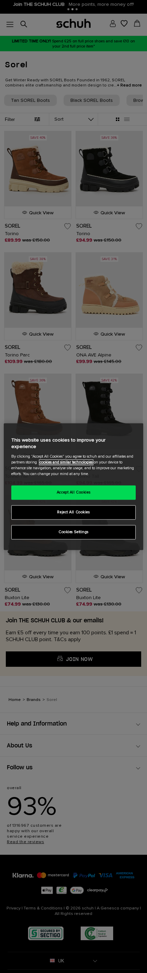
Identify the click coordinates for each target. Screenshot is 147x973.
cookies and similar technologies (66, 462)
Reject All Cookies (73, 512)
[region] (74, 486)
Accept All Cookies (73, 492)
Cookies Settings (73, 532)
